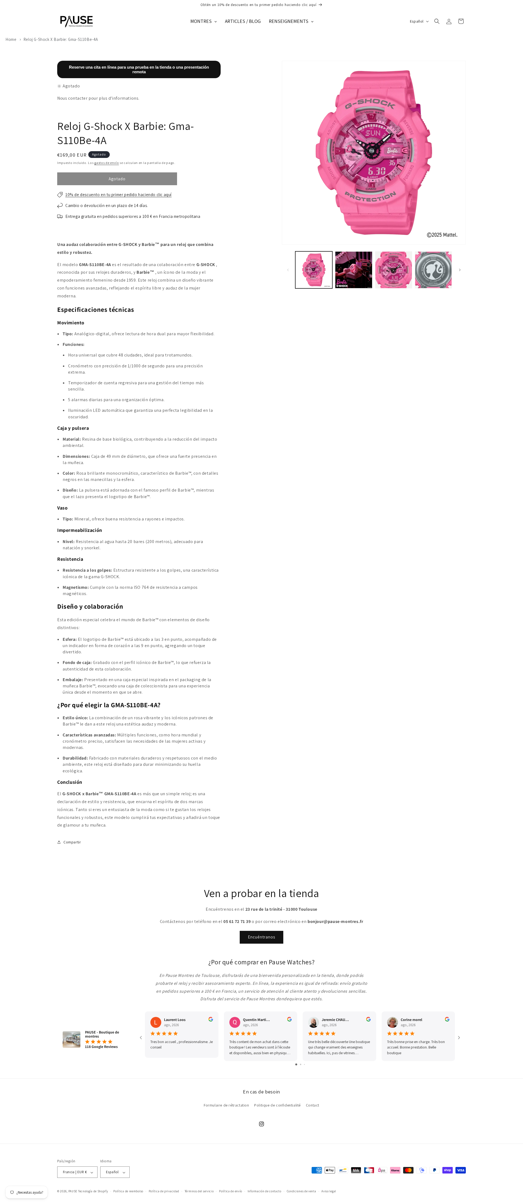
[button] (437, 21)
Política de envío (230, 1191)
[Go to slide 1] (296, 1064)
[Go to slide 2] (300, 1064)
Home (10, 39)
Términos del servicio (199, 1191)
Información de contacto (264, 1191)
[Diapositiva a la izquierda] (288, 270)
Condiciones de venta (301, 1191)
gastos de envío (106, 162)
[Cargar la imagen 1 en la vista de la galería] (313, 269)
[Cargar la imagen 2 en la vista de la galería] (353, 269)
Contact (312, 1104)
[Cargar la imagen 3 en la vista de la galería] (393, 269)
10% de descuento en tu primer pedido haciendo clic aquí (118, 194)
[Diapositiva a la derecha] (460, 270)
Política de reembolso (128, 1191)
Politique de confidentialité (277, 1104)
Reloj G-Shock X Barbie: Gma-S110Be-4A (60, 39)
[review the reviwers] (210, 1020)
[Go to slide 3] (304, 1064)
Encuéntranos (261, 937)
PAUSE (73, 1191)
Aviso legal (328, 1191)
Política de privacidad (164, 1191)
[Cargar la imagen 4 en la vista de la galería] (433, 269)
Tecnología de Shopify (93, 1191)
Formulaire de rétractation (226, 1104)
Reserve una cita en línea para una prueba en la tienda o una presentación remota (139, 69)
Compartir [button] (72, 841)
